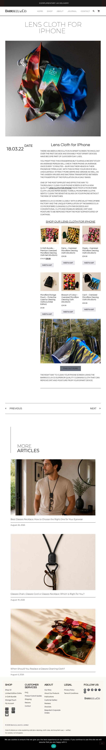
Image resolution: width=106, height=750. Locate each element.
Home (40, 11)
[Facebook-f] (85, 690)
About (60, 11)
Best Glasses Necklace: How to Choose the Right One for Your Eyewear (47, 519)
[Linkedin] (96, 690)
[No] (102, 743)
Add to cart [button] (47, 265)
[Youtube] (99, 690)
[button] (93, 11)
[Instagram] (92, 690)
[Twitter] (88, 690)
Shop (50, 11)
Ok (53, 746)
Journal (72, 11)
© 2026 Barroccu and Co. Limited (16, 725)
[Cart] (97, 11)
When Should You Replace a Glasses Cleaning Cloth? (38, 669)
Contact (85, 11)
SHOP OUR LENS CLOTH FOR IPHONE (70, 221)
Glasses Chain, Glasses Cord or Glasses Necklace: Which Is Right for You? (47, 594)
